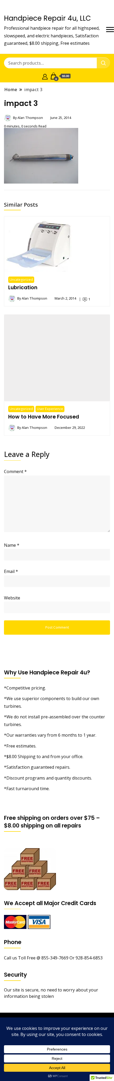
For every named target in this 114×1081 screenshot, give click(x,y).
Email (11, 571)
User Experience (50, 409)
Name (11, 545)
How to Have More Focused (43, 416)
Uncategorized (21, 279)
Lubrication (22, 287)
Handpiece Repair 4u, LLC (47, 18)
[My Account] (45, 76)
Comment (15, 471)
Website (12, 598)
